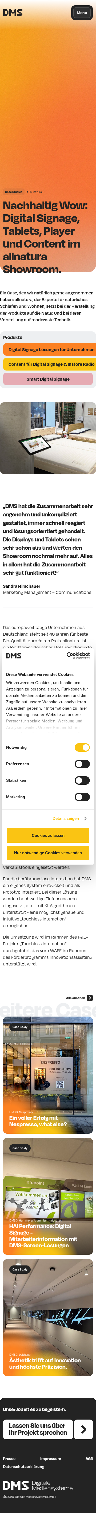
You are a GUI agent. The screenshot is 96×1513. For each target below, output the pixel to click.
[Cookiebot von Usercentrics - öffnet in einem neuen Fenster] (68, 655)
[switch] (82, 764)
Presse (9, 1458)
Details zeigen (66, 818)
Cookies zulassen (48, 835)
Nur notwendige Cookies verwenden (48, 852)
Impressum (50, 1458)
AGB (89, 1458)
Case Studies (13, 192)
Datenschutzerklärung (23, 1466)
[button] (82, 12)
